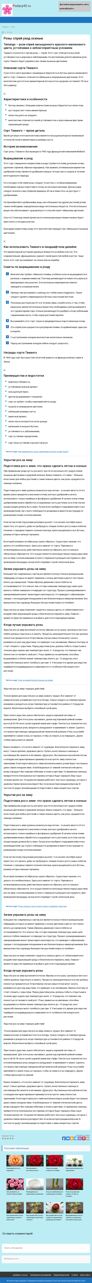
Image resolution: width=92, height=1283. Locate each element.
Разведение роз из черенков (13, 1169)
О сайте (75, 1275)
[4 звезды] (10, 1138)
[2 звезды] (5, 1138)
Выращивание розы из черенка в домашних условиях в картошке (74, 1217)
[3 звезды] (8, 1138)
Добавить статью (20, 1275)
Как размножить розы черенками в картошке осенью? (34, 1217)
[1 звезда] (3, 1138)
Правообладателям (61, 1275)
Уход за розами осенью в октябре (52, 1169)
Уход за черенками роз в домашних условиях (54, 1193)
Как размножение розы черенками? (74, 1169)
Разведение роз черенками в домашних (34, 1193)
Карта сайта (85, 1275)
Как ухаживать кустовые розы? (32, 1169)
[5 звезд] (13, 1138)
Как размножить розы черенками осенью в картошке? (14, 1217)
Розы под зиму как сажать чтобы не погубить (72, 1194)
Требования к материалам (40, 1275)
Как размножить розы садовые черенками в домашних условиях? (54, 1217)
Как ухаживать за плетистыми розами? (14, 1193)
